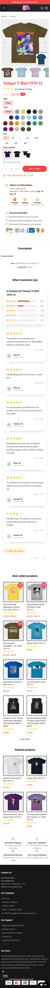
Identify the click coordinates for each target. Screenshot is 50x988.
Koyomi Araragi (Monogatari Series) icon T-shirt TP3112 (11, 607)
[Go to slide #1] (7, 72)
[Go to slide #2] (21, 72)
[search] (42, 8)
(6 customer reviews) (23, 89)
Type (5, 99)
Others (13, 16)
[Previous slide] (5, 43)
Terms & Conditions (10, 902)
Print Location (9, 147)
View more (25, 739)
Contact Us (6, 937)
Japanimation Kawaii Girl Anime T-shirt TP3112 (35, 607)
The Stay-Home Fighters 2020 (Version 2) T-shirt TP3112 (37, 817)
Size (5, 134)
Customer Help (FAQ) (10, 940)
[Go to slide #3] (35, 72)
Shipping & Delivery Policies (13, 925)
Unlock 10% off (5, 976)
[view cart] (46, 8)
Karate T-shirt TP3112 (36, 643)
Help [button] (45, 985)
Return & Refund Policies (12, 933)
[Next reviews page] (44, 558)
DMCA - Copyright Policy (12, 910)
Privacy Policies (8, 906)
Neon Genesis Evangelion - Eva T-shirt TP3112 (12, 646)
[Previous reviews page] (31, 558)
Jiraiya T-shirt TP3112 (36, 778)
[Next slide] (45, 43)
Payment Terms (8, 929)
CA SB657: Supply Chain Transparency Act (19, 913)
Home (4, 16)
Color (5, 107)
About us (5, 898)
